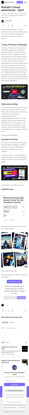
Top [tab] (3, 342)
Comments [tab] (5, 322)
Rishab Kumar (8, 20)
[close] (24, 365)
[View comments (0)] (8, 25)
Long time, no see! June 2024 (9, 348)
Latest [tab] (7, 342)
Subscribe (19, 2)
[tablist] (8, 322)
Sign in (25, 2)
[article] (14, 352)
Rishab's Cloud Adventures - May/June (10, 361)
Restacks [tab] (12, 322)
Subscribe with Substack (15, 390)
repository (12, 50)
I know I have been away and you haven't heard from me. (10, 351)
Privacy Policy (19, 397)
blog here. (15, 135)
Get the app (22, 407)
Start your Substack (10, 407)
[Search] (26, 342)
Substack (6, 411)
